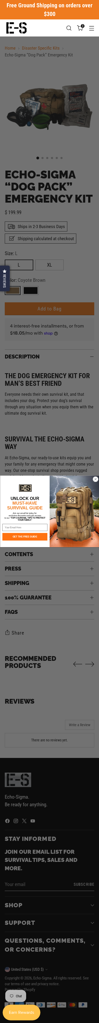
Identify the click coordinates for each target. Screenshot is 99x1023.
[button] (5, 278)
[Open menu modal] (91, 28)
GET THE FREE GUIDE (24, 537)
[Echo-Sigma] (17, 28)
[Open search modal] (68, 28)
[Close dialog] (95, 479)
